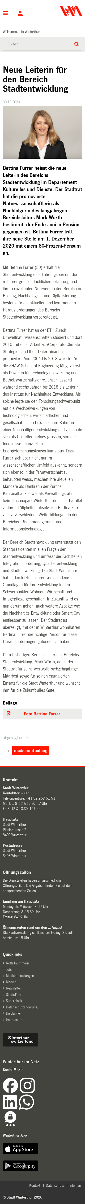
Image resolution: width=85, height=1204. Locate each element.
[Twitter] (35, 1092)
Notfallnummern (17, 963)
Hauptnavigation (5, 13)
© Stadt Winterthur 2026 (22, 1197)
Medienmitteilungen (20, 976)
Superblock (14, 1001)
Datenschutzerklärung (21, 1007)
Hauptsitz (10, 819)
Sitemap (75, 1185)
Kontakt (34, 1185)
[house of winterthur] (20, 1045)
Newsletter (13, 988)
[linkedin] (11, 1108)
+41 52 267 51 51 (40, 798)
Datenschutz (55, 1185)
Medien (11, 982)
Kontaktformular (16, 793)
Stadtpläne (13, 995)
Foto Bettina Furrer (42, 714)
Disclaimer (13, 1013)
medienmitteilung (30, 750)
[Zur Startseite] (62, 11)
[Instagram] (27, 1092)
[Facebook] (11, 1092)
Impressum (14, 1020)
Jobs (9, 970)
